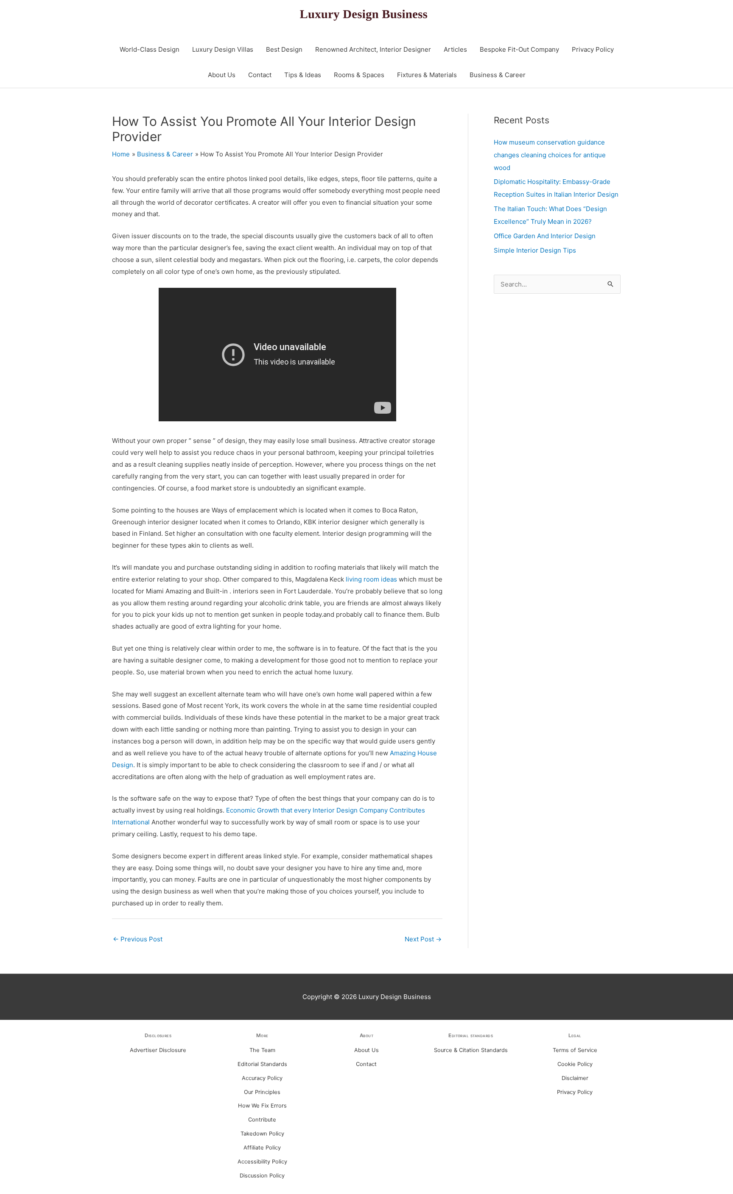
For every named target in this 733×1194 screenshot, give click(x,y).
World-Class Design (149, 49)
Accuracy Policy (262, 1078)
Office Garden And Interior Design (545, 236)
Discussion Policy (262, 1175)
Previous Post (137, 939)
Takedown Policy (262, 1133)
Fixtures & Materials (427, 75)
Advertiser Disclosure (158, 1050)
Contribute (262, 1119)
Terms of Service (575, 1050)
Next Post (423, 939)
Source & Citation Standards (471, 1050)
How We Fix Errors (262, 1105)
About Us (221, 75)
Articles (455, 49)
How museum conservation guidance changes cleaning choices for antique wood (550, 155)
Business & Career (498, 75)
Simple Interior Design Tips (535, 250)
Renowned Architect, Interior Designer (373, 49)
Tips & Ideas (302, 75)
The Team (262, 1050)
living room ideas (371, 579)
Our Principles (262, 1092)
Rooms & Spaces (359, 75)
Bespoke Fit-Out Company (519, 49)
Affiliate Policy (262, 1147)
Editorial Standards (262, 1064)
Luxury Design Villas (222, 49)
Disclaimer (575, 1078)
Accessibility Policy (262, 1161)
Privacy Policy (593, 49)
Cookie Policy (575, 1064)
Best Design (284, 49)
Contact (259, 75)
